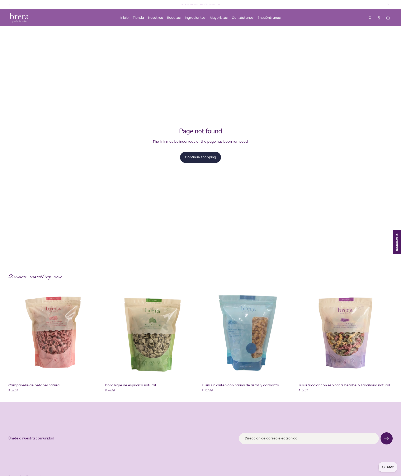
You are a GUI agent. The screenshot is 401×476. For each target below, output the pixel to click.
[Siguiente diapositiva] (388, 4)
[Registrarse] (387, 438)
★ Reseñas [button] (397, 242)
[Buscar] (370, 17)
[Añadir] (96, 375)
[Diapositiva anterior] (9, 4)
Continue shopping (200, 157)
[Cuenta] (378, 17)
